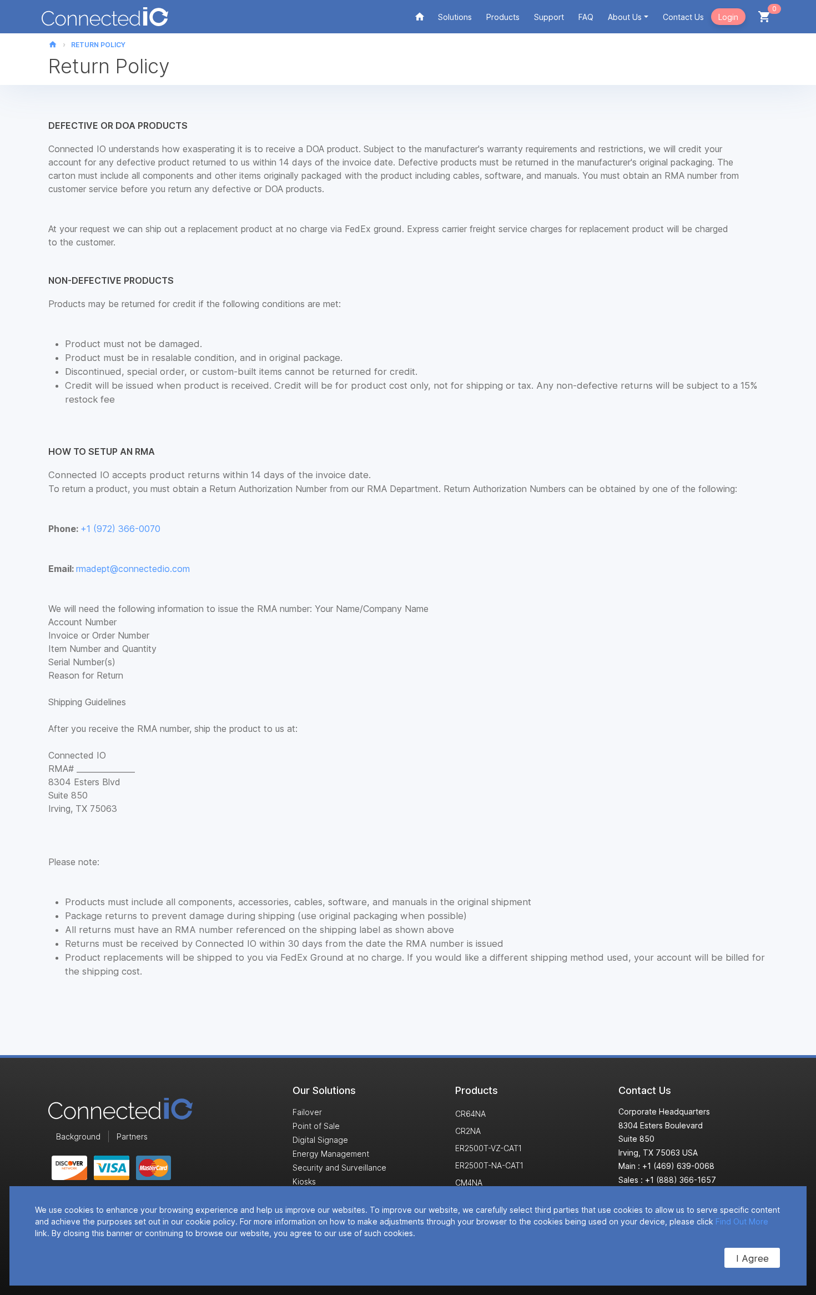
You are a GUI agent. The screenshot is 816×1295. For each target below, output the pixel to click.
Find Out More (742, 1221)
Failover (307, 1112)
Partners (132, 1136)
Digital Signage (320, 1140)
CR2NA (468, 1131)
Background (78, 1136)
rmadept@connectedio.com (133, 568)
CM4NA (468, 1182)
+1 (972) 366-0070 (120, 528)
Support (549, 17)
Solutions (455, 17)
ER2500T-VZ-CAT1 (488, 1148)
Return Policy (98, 45)
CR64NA (470, 1113)
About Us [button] (625, 17)
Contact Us (683, 17)
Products (503, 17)
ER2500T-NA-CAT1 (489, 1165)
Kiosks (304, 1181)
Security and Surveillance (339, 1167)
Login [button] (728, 17)
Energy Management (331, 1153)
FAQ (585, 17)
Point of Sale (316, 1126)
